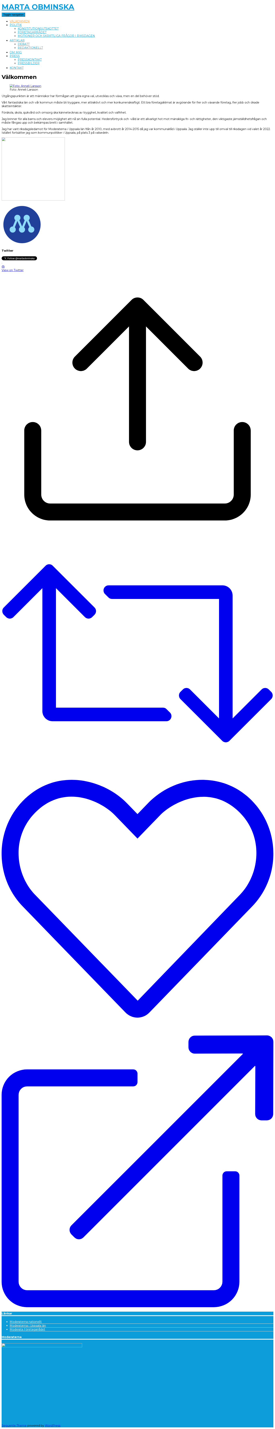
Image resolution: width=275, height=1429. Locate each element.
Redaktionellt (30, 48)
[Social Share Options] (137, 543)
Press (15, 56)
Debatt (24, 44)
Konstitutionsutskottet (38, 28)
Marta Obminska (38, 6)
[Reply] (137, 1171)
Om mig (16, 52)
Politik (16, 25)
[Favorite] (137, 899)
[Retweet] (137, 654)
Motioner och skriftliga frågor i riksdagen (56, 36)
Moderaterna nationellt (26, 1322)
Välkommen (20, 21)
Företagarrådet (32, 32)
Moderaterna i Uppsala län (28, 1325)
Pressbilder (28, 63)
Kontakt (17, 68)
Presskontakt (30, 59)
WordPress (52, 1425)
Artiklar (17, 40)
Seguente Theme (14, 1425)
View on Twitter (13, 270)
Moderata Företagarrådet (27, 1329)
